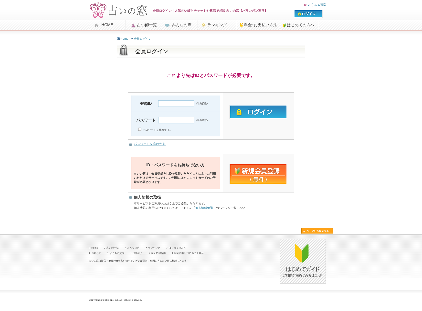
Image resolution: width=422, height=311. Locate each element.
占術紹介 (138, 253)
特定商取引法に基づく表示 (189, 253)
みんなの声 (181, 25)
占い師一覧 (147, 25)
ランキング (217, 25)
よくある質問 (317, 5)
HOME (107, 25)
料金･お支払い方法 (260, 25)
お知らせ (96, 253)
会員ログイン (142, 38)
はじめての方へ (300, 25)
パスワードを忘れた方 (150, 144)
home (124, 38)
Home (94, 247)
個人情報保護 (204, 208)
